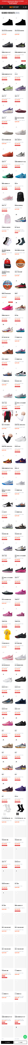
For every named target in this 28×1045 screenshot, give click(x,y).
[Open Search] (23, 7)
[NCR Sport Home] (14, 7)
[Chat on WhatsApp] (25, 1037)
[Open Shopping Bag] (25, 7)
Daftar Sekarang (13, 3)
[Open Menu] (2, 7)
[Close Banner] (26, 2)
